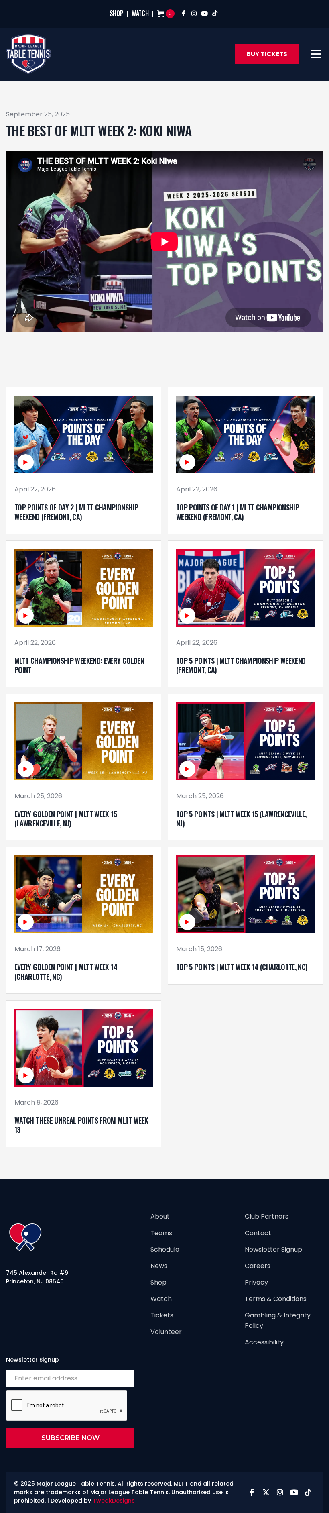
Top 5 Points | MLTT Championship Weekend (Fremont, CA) (240, 665)
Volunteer (166, 1331)
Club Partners (266, 1216)
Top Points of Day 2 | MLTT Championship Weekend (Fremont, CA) (76, 512)
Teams (161, 1233)
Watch (161, 1298)
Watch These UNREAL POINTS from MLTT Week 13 (81, 1125)
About (160, 1216)
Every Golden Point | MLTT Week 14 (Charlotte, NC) (65, 971)
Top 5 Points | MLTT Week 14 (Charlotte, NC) (241, 967)
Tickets (161, 1315)
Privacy (256, 1282)
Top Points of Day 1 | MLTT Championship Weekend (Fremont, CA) (237, 512)
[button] (316, 54)
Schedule (164, 1249)
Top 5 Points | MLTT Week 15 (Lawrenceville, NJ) (241, 819)
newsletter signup (273, 1249)
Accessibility (264, 1342)
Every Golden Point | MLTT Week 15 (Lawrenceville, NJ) (65, 819)
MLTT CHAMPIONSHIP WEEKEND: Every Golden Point (79, 665)
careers (257, 1265)
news (158, 1265)
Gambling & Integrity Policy (278, 1320)
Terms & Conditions (276, 1298)
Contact (258, 1233)
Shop (158, 1282)
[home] (28, 54)
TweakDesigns (114, 1501)
